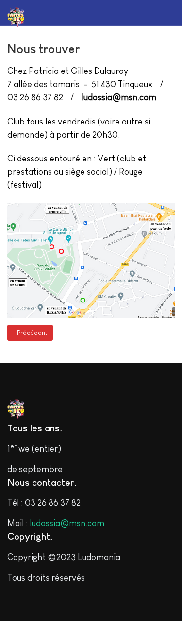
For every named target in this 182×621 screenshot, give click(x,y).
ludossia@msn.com (119, 97)
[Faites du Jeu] (31, 17)
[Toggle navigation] (154, 12)
